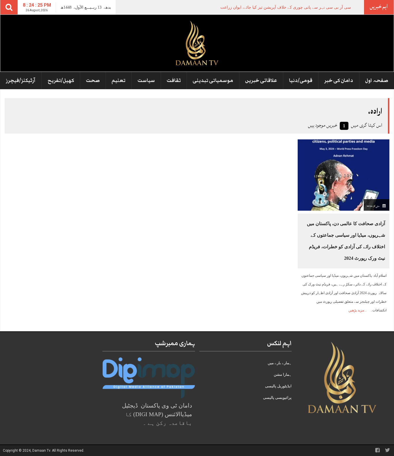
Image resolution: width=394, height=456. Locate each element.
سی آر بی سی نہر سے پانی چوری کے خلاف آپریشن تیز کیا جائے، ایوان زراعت (285, 7)
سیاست (146, 80)
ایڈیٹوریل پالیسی (278, 386)
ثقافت (174, 80)
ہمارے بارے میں (280, 363)
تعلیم (118, 80)
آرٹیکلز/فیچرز (20, 80)
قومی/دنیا (300, 80)
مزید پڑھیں (356, 310)
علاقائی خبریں (261, 80)
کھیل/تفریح (61, 80)
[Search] (9, 7)
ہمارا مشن (283, 374)
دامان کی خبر (338, 80)
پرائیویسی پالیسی (277, 397)
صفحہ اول (376, 80)
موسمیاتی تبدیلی (213, 80)
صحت (93, 80)
